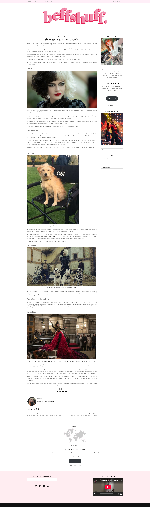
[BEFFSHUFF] (75, 16)
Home (30, 1)
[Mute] (118, 494)
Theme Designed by (115, 505)
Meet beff (38, 1)
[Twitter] (113, 1)
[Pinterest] (65, 483)
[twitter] (36, 486)
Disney (54, 62)
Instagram (51, 401)
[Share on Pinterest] (36, 409)
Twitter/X (46, 401)
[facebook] (44, 486)
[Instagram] (115, 1)
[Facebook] (117, 1)
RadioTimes (53, 140)
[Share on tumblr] (39, 409)
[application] (108, 487)
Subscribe (112, 98)
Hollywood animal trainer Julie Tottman (56, 236)
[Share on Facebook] (32, 409)
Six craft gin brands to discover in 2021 (84, 414)
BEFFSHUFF (34, 505)
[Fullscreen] (121, 494)
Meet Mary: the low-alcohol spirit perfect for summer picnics (44, 414)
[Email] (119, 1)
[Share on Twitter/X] (34, 409)
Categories (49, 1)
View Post (112, 130)
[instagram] (40, 486)
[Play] (95, 494)
